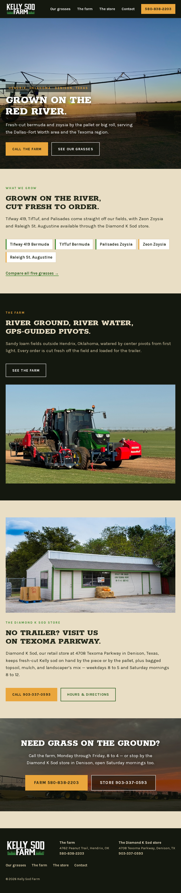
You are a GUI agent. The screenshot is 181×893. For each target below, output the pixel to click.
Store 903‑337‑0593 (123, 782)
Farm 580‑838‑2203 (56, 782)
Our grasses (60, 9)
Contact (128, 9)
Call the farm (27, 149)
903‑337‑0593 (131, 853)
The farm (85, 9)
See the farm (26, 370)
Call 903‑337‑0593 (31, 694)
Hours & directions (88, 694)
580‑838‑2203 (158, 9)
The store (107, 9)
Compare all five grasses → (32, 273)
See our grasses (75, 149)
